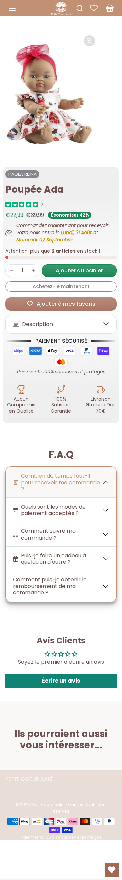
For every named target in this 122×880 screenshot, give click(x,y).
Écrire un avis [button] (61, 681)
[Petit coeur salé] (61, 7)
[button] (19, 8)
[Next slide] (113, 762)
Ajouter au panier (79, 270)
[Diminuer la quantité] (11, 270)
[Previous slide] (8, 762)
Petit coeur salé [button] (29, 779)
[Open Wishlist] (112, 870)
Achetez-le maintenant (61, 286)
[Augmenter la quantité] (33, 270)
